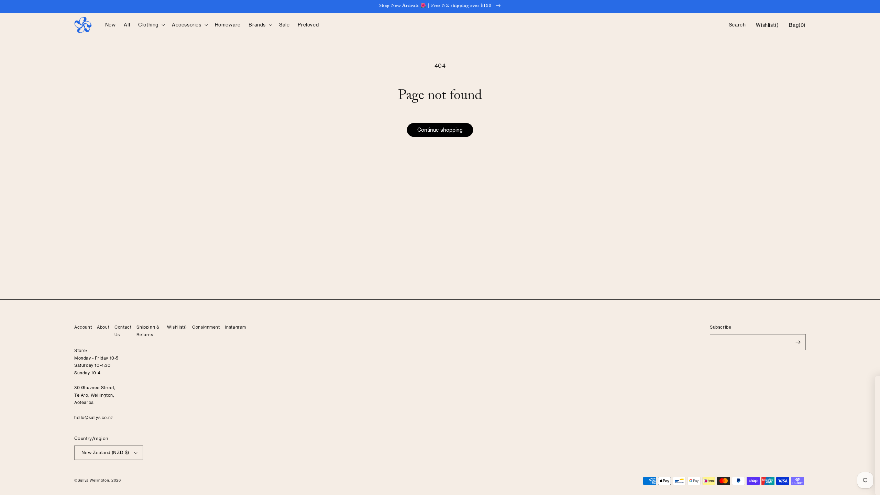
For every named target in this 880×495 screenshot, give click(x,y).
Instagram (235, 327)
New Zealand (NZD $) (105, 452)
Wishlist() (177, 327)
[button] (151, 25)
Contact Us (122, 330)
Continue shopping (440, 129)
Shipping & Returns (147, 330)
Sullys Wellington (93, 480)
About (103, 327)
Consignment (206, 327)
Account (83, 327)
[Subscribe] (797, 342)
